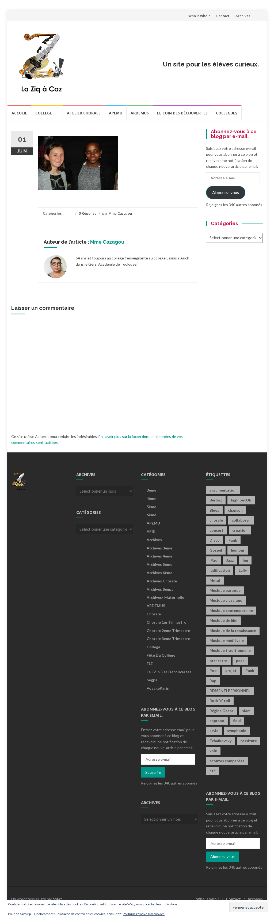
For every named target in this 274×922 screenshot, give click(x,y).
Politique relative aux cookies (144, 914)
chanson (235, 510)
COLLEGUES (226, 113)
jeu (245, 560)
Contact (222, 15)
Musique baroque (225, 590)
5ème (151, 506)
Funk (233, 540)
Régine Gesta (221, 710)
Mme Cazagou (120, 213)
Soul (237, 720)
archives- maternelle (165, 597)
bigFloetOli (241, 500)
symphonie (236, 730)
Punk (249, 670)
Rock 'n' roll (220, 700)
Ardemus (140, 113)
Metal (215, 580)
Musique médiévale (227, 640)
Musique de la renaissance (233, 630)
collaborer (241, 520)
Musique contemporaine (231, 610)
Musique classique (226, 600)
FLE (150, 663)
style (214, 730)
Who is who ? (199, 15)
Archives (242, 15)
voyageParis (158, 688)
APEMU (153, 523)
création (240, 530)
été (213, 770)
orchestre (218, 660)
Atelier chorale (84, 113)
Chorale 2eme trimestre (168, 630)
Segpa (152, 680)
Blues (214, 510)
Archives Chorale (162, 581)
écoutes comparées (227, 761)
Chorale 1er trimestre (166, 622)
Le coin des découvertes (182, 113)
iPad (214, 560)
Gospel (216, 550)
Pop (213, 670)
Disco (215, 540)
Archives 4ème (159, 556)
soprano (217, 720)
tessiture (248, 740)
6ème (151, 514)
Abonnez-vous (225, 192)
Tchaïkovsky (220, 740)
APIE (151, 531)
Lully (243, 570)
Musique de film (223, 620)
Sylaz (57, 899)
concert (216, 530)
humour (238, 550)
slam (246, 710)
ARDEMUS (156, 605)
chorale (216, 520)
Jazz (230, 560)
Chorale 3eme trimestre (168, 638)
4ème (151, 498)
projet (231, 670)
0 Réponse (88, 213)
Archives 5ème (159, 564)
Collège (43, 113)
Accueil (19, 113)
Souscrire (153, 772)
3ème (151, 490)
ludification (220, 570)
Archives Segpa (160, 589)
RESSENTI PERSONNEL (230, 690)
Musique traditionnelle (230, 650)
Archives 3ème (159, 548)
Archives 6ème (159, 572)
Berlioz (216, 500)
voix (213, 750)
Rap (213, 680)
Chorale (154, 614)
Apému (115, 113)
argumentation (223, 490)
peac (240, 660)
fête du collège (161, 655)
